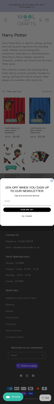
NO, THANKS (27, 216)
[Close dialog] (51, 180)
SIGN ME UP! (27, 210)
